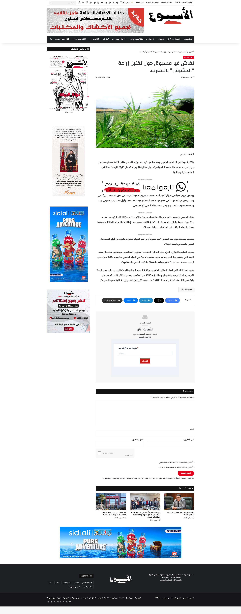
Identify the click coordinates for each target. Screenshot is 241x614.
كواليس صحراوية (75, 587)
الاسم (192, 429)
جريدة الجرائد (185, 289)
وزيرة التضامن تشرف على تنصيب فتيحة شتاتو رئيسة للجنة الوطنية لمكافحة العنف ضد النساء (145, 515)
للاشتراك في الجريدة (117, 598)
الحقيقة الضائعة (78, 39)
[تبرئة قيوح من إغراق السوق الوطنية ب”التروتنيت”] (179, 501)
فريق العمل (139, 3)
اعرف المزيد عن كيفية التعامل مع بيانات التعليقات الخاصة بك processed (127, 478)
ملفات (150, 39)
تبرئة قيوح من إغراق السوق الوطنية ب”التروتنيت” (180, 513)
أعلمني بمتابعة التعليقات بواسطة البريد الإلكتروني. (175, 463)
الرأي (105, 39)
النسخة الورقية (61, 39)
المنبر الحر (93, 39)
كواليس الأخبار (172, 39)
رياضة (50, 583)
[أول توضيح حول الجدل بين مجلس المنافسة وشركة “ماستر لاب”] (111, 501)
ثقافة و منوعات (118, 39)
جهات (160, 39)
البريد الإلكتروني (189, 440)
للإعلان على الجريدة (152, 3)
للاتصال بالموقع (166, 3)
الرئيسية (187, 39)
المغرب (76, 583)
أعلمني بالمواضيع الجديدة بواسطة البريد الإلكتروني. (175, 468)
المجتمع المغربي (87, 583)
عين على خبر (181, 52)
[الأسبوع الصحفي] (170, 15)
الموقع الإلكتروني (137, 440)
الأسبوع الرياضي (135, 39)
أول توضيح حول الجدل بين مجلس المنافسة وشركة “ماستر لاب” (114, 513)
